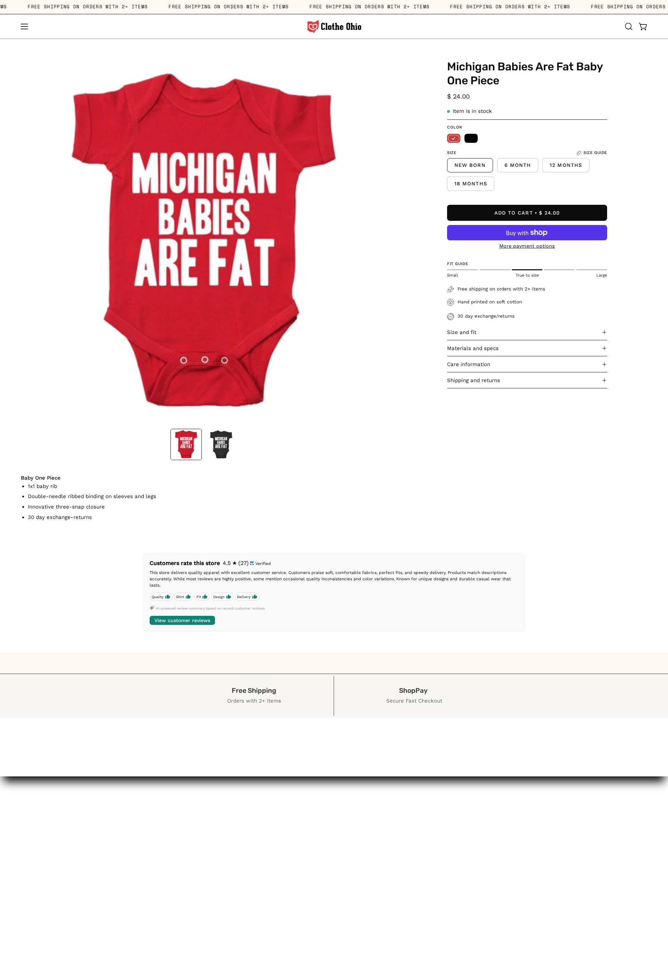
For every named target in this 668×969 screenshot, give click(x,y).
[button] (628, 26)
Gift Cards (78, 963)
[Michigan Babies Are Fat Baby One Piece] (186, 444)
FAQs (78, 951)
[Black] (471, 138)
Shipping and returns (473, 380)
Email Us (77, 915)
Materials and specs (473, 348)
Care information (468, 364)
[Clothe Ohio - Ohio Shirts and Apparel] (334, 26)
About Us (78, 939)
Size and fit (461, 332)
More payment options (527, 246)
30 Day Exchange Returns (78, 927)
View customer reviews (182, 620)
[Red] (453, 138)
